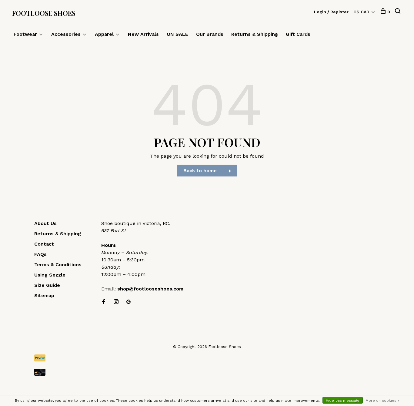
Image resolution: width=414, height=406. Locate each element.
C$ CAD (362, 11)
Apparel (104, 34)
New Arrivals (143, 34)
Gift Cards (298, 34)
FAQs (40, 254)
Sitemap (44, 295)
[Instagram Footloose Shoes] (116, 302)
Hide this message (342, 400)
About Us (45, 223)
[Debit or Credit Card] (207, 372)
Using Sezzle (49, 275)
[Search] (398, 11)
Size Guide (47, 285)
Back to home (200, 170)
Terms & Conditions (58, 264)
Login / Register (331, 11)
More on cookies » (382, 400)
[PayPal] (207, 357)
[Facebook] (103, 302)
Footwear (25, 34)
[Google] (128, 302)
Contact (44, 244)
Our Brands (209, 34)
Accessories (66, 34)
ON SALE (177, 34)
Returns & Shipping (254, 34)
